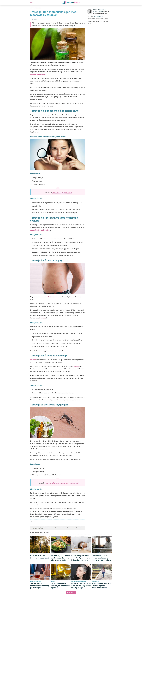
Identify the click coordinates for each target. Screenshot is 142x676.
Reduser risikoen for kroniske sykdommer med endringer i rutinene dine (102, 558)
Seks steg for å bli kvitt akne (62, 192)
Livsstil (32, 8)
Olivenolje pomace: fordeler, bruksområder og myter (60, 586)
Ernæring (33, 554)
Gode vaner (74, 554)
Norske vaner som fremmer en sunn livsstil (39, 557)
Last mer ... (71, 592)
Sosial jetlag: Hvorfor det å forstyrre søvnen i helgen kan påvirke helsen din (80, 558)
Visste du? (38, 8)
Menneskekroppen (35, 581)
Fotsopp (33, 360)
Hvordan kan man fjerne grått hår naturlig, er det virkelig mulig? (81, 586)
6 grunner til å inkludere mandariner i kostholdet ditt (62, 483)
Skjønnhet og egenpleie (78, 581)
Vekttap (53, 554)
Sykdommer (95, 554)
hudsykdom (50, 297)
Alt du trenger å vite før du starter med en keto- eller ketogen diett (60, 558)
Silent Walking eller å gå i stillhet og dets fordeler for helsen (101, 586)
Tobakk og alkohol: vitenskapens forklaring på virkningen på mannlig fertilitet (39, 586)
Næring (53, 581)
